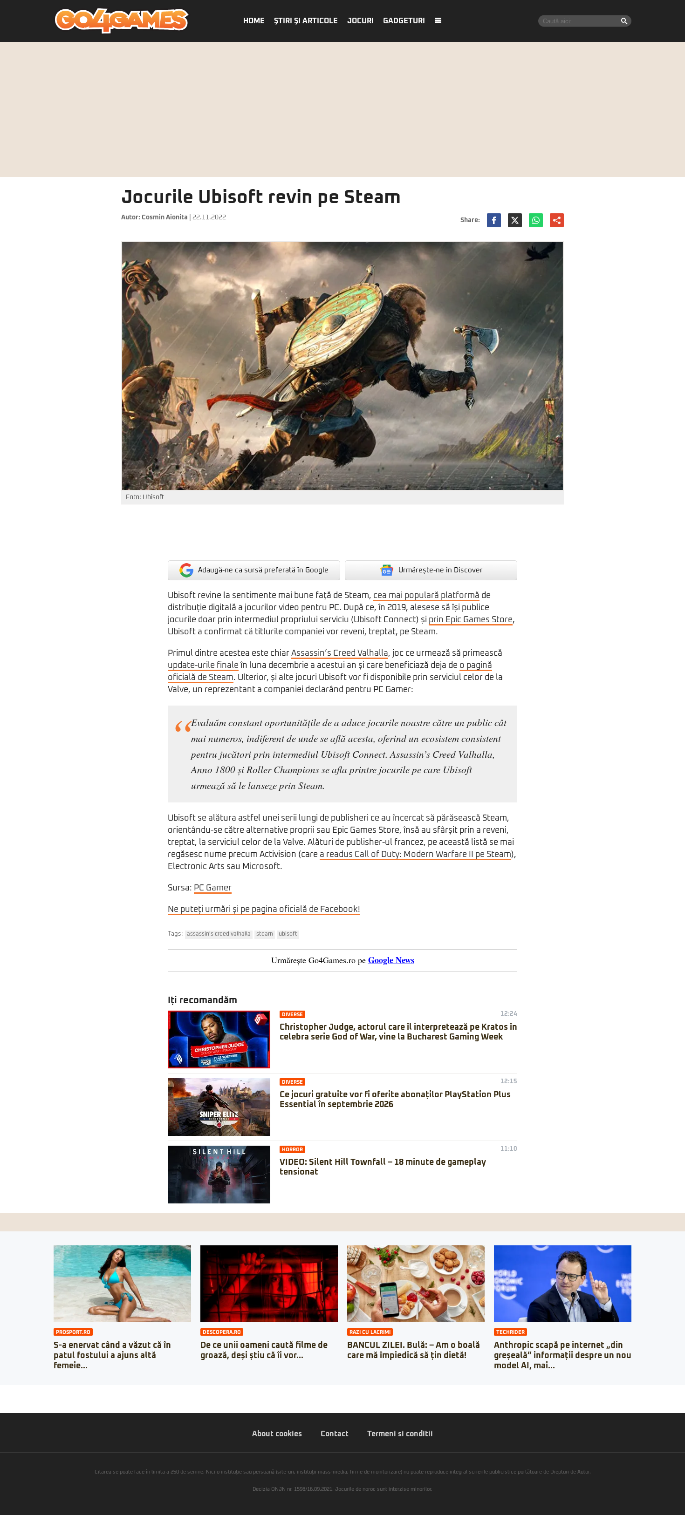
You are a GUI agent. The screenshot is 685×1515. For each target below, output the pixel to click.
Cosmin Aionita (165, 217)
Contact (335, 1434)
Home (254, 21)
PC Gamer (213, 888)
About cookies (277, 1434)
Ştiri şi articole (306, 21)
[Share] (10, 1392)
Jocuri (360, 21)
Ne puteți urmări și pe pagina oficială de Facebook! (264, 909)
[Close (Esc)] (3, 1392)
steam (264, 934)
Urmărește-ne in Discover (440, 570)
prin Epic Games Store (471, 620)
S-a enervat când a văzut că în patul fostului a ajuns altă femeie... (112, 1355)
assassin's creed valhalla (219, 934)
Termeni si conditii (400, 1434)
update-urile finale (203, 665)
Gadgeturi (404, 21)
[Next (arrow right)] (10, 1401)
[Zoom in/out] (25, 1392)
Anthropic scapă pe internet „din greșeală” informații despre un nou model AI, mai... (562, 1355)
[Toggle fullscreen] (18, 1392)
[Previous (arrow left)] (3, 1401)
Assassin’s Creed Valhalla (339, 653)
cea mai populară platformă (426, 595)
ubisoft (288, 934)
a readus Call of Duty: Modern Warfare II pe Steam (415, 854)
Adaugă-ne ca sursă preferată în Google (263, 570)
